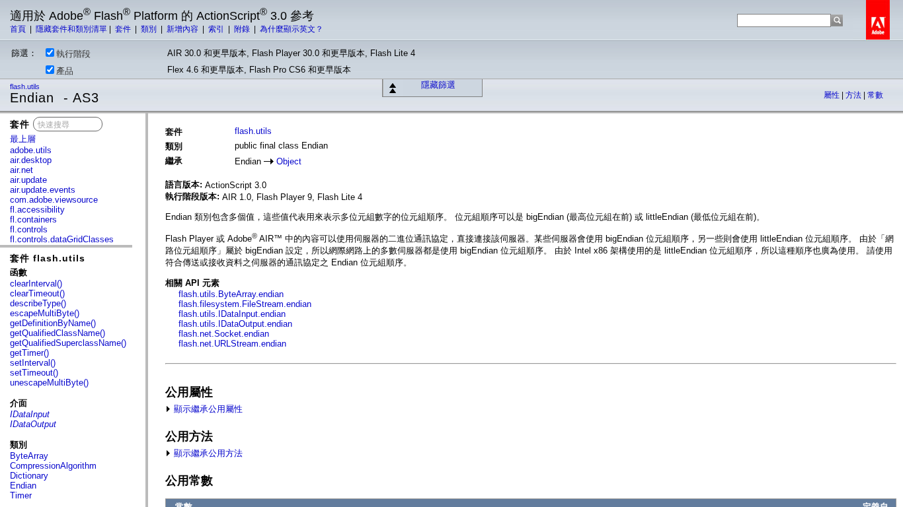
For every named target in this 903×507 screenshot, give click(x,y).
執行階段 (73, 54)
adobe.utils (31, 150)
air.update (28, 180)
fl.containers (33, 219)
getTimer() (29, 353)
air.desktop (31, 160)
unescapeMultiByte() (49, 383)
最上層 (23, 139)
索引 (217, 29)
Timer (21, 495)
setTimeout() (34, 373)
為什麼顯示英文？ (291, 29)
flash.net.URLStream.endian (232, 344)
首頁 (19, 29)
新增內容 (183, 29)
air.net (21, 170)
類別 (150, 29)
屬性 (833, 95)
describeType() (38, 303)
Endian (23, 485)
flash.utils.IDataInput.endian (232, 314)
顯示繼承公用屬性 (207, 409)
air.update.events (42, 190)
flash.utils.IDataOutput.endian (235, 324)
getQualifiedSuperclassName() (68, 343)
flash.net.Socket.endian (223, 334)
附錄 (243, 29)
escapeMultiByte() (44, 313)
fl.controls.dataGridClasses (62, 239)
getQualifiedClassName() (57, 333)
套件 (124, 29)
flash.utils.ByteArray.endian (231, 294)
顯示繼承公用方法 (207, 453)
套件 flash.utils (47, 258)
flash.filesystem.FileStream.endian (244, 304)
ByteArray (29, 456)
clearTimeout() (37, 293)
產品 (64, 71)
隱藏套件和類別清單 (71, 29)
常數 (875, 95)
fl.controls (29, 229)
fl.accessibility (37, 210)
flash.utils (26, 86)
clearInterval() (36, 283)
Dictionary (29, 476)
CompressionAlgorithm (53, 466)
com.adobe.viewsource (54, 200)
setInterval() (33, 363)
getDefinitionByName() (53, 323)
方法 (854, 95)
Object (288, 161)
